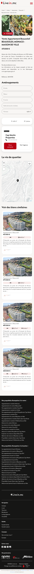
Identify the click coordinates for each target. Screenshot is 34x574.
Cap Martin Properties (11, 136)
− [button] (3, 165)
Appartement (14, 10)
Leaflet (30, 200)
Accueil (3, 10)
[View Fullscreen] (4, 169)
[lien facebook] (3, 547)
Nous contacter (10, 146)
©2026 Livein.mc (12, 564)
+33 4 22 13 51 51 (12, 140)
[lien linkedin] (8, 547)
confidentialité (24, 570)
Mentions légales (23, 564)
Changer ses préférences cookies (13, 566)
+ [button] (3, 163)
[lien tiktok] (10, 547)
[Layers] (29, 163)
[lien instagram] (5, 547)
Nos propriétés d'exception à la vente (14, 400)
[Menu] (31, 3)
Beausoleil (21, 10)
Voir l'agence (24, 145)
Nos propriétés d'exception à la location (14, 446)
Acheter (8, 10)
